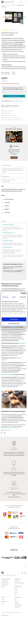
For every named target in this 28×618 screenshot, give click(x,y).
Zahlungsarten (3, 601)
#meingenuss (16, 152)
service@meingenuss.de (7, 493)
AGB (15, 599)
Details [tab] (14, 296)
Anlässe (2, 586)
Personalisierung (4, 584)
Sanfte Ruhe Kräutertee (7, 374)
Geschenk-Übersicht (5, 582)
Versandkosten (5, 81)
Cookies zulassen (14, 319)
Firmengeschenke (4, 581)
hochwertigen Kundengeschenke (12, 106)
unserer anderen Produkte (17, 100)
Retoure (2, 603)
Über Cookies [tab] (23, 296)
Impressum (17, 601)
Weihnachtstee (13, 326)
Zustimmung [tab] (5, 296)
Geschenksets (7, 5)
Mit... (2, 186)
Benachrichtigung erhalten (14, 96)
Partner (16, 592)
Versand (2, 599)
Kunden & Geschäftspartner (19, 582)
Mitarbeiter (17, 581)
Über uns (16, 590)
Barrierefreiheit (17, 606)
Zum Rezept (14, 157)
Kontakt (16, 588)
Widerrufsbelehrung (18, 605)
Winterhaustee (21, 343)
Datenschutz (17, 603)
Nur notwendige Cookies (14, 323)
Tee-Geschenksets (14, 5)
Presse (16, 593)
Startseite (3, 5)
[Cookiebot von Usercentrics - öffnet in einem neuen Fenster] (20, 293)
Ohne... (3, 195)
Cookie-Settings (5, 615)
